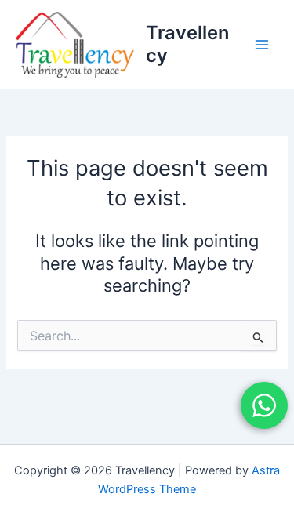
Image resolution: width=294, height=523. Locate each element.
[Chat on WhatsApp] (264, 405)
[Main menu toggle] (261, 44)
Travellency (187, 43)
